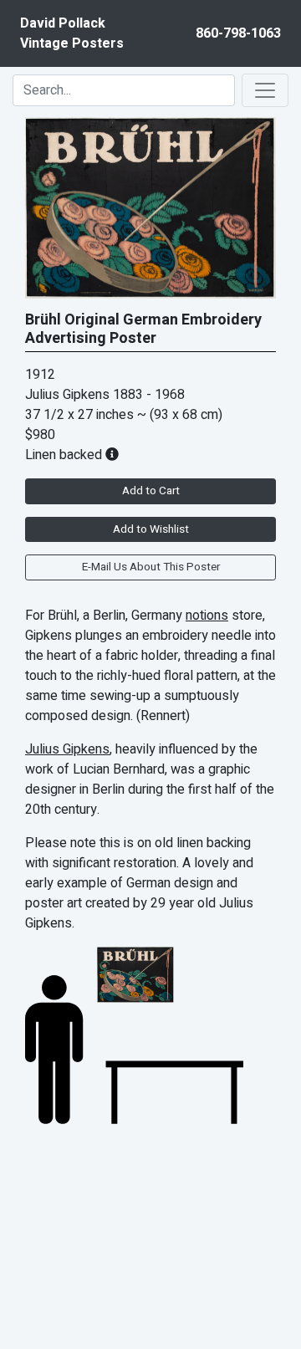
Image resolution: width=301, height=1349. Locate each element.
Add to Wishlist (151, 529)
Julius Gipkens (67, 749)
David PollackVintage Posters (72, 33)
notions (207, 616)
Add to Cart (151, 491)
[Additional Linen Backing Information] (112, 455)
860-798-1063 (238, 33)
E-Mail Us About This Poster (151, 567)
